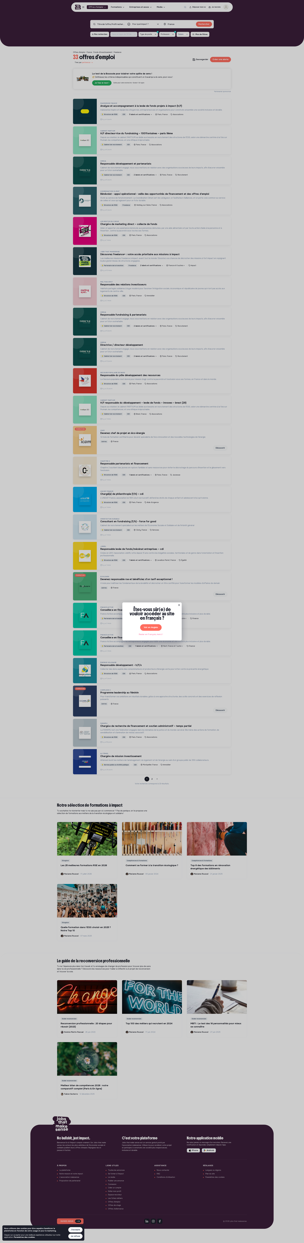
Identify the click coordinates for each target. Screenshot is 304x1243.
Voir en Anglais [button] (151, 627)
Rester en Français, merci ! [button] (151, 634)
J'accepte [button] (75, 1229)
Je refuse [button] (75, 1236)
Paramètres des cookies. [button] (24, 1237)
